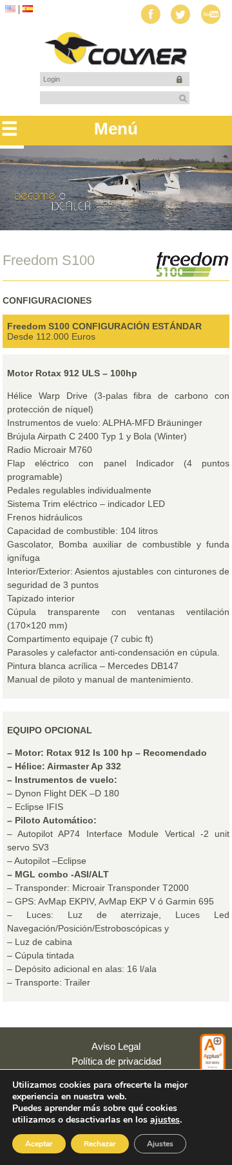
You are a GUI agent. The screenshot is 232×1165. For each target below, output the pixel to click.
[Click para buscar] (183, 98)
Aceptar (39, 1144)
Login (51, 79)
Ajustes (160, 1144)
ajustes (165, 1120)
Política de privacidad (116, 1061)
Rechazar (100, 1144)
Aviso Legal (116, 1046)
